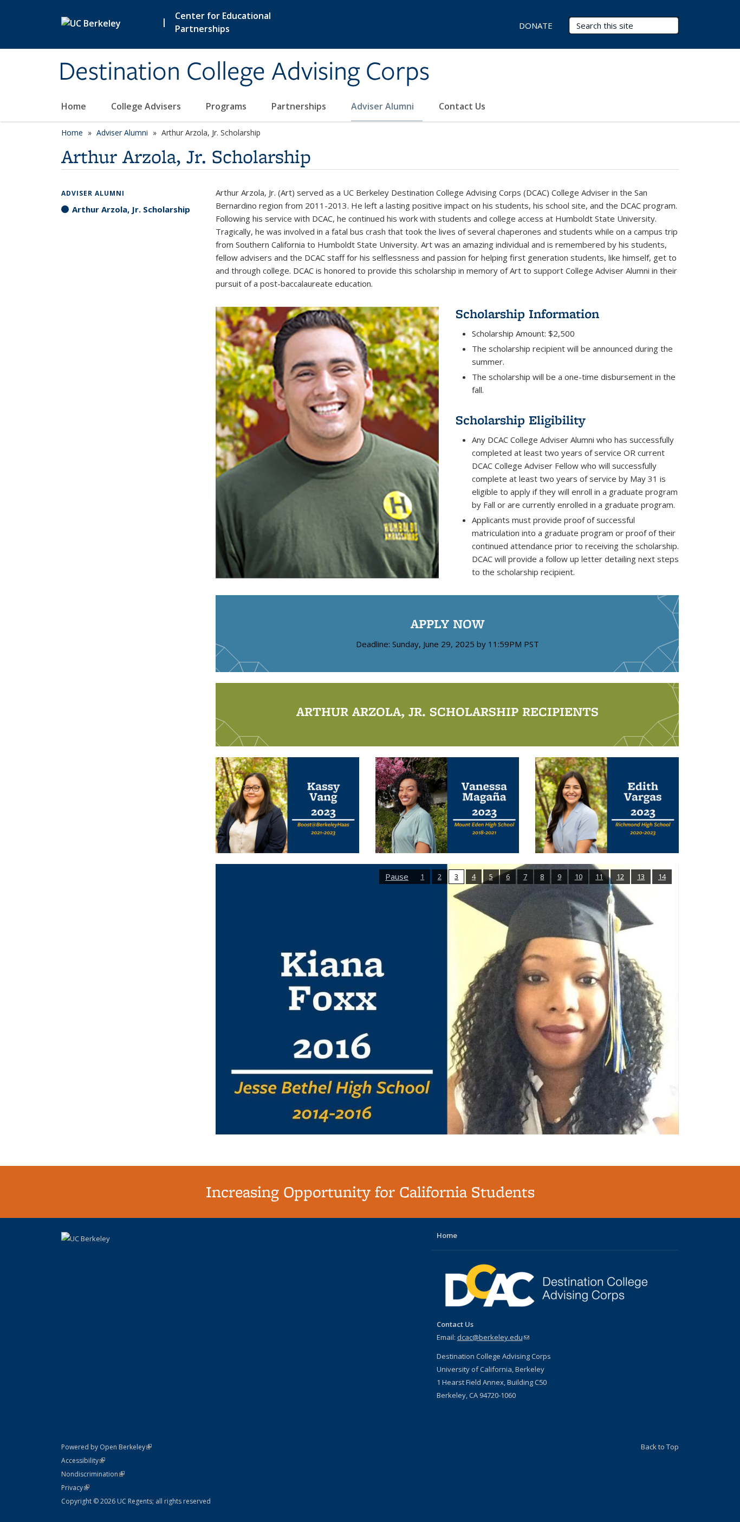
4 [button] (474, 876)
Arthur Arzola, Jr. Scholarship (131, 209)
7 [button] (525, 876)
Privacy (75, 1487)
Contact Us (462, 106)
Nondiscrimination (93, 1474)
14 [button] (662, 876)
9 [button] (559, 876)
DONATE (536, 25)
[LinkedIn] (92, 1257)
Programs (227, 106)
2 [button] (440, 876)
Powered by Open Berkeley (106, 1447)
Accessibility (83, 1460)
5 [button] (491, 876)
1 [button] (422, 876)
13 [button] (641, 876)
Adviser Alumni (383, 106)
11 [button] (599, 876)
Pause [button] (396, 876)
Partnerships (299, 106)
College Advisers (147, 106)
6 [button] (508, 876)
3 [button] (456, 876)
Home (74, 106)
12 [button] (620, 876)
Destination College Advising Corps (244, 72)
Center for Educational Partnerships (223, 22)
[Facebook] (71, 1257)
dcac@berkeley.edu (493, 1337)
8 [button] (542, 876)
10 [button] (578, 876)
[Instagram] (113, 1257)
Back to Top (660, 1447)
